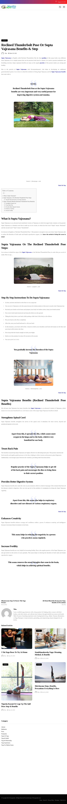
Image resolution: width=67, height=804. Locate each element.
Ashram (3, 727)
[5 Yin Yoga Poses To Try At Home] (16, 638)
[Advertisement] (33, 22)
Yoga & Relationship (6, 740)
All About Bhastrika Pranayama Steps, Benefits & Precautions (54, 602)
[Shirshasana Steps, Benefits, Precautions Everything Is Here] (50, 672)
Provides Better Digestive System (13, 207)
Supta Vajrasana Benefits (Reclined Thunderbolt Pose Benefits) (19, 201)
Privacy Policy (51, 800)
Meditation (4, 729)
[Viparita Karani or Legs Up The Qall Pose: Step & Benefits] (16, 681)
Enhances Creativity (10, 208)
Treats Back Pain (9, 205)
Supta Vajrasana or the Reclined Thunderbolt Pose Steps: (17, 197)
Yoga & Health (5, 738)
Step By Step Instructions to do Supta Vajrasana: (16, 199)
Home (41, 800)
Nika (6, 53)
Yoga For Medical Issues (7, 745)
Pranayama (4, 733)
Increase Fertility (9, 210)
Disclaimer (57, 800)
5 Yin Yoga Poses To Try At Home (14, 652)
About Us (45, 800)
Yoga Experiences (5, 742)
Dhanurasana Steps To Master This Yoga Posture (13, 602)
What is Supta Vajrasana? (9, 195)
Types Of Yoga (5, 736)
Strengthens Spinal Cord (11, 203)
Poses (4, 40)
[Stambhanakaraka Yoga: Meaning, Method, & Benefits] (50, 638)
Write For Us (63, 800)
